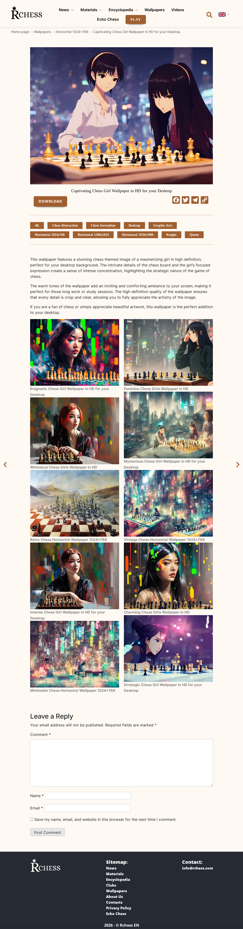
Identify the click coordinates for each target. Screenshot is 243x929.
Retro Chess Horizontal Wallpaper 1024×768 (68, 539)
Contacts (114, 902)
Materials (88, 9)
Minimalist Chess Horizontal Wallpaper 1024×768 (72, 690)
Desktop (134, 225)
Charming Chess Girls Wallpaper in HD (157, 612)
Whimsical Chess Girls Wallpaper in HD (63, 467)
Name (37, 795)
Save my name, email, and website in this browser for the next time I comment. (105, 819)
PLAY (136, 19)
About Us (114, 896)
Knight (171, 235)
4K (37, 225)
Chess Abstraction (65, 225)
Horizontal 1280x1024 (93, 235)
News (64, 9)
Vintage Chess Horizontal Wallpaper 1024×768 (164, 539)
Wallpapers (155, 9)
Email (36, 808)
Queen (194, 235)
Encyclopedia (121, 9)
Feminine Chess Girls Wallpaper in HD (156, 388)
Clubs (111, 885)
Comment (40, 734)
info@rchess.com (197, 868)
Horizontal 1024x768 (50, 235)
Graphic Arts (162, 225)
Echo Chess (108, 19)
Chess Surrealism (103, 225)
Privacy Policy (118, 908)
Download (50, 201)
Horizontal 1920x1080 (137, 235)
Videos (177, 9)
